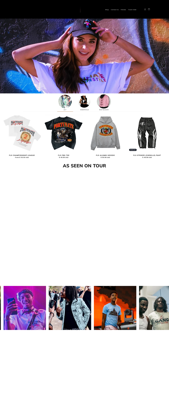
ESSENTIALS (84, 110)
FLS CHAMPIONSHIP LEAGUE (22, 155)
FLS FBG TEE (63, 155)
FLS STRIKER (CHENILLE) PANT (147, 155)
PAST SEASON (104, 110)
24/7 (65, 110)
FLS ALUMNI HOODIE (105, 155)
